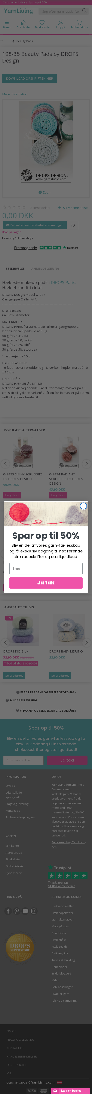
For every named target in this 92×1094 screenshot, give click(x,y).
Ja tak (46, 582)
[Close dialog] (83, 506)
